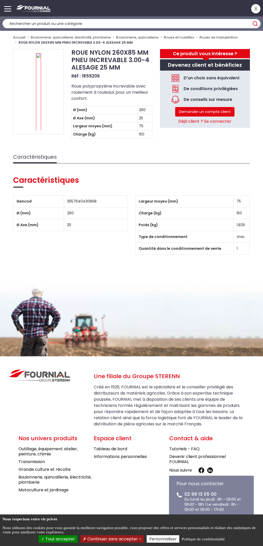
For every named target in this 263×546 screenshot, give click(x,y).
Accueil (19, 37)
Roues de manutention (219, 37)
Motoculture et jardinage (43, 490)
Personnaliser (163, 539)
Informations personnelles (120, 456)
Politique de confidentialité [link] (203, 539)
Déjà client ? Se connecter (204, 121)
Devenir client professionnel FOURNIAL (197, 459)
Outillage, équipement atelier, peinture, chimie (48, 451)
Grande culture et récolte (44, 469)
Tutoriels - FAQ (184, 449)
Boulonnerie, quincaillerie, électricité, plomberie (71, 37)
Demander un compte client (205, 111)
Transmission (31, 462)
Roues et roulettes (179, 37)
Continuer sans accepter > (113, 539)
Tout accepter (59, 539)
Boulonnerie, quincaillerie (137, 37)
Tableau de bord (110, 449)
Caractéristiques (35, 156)
